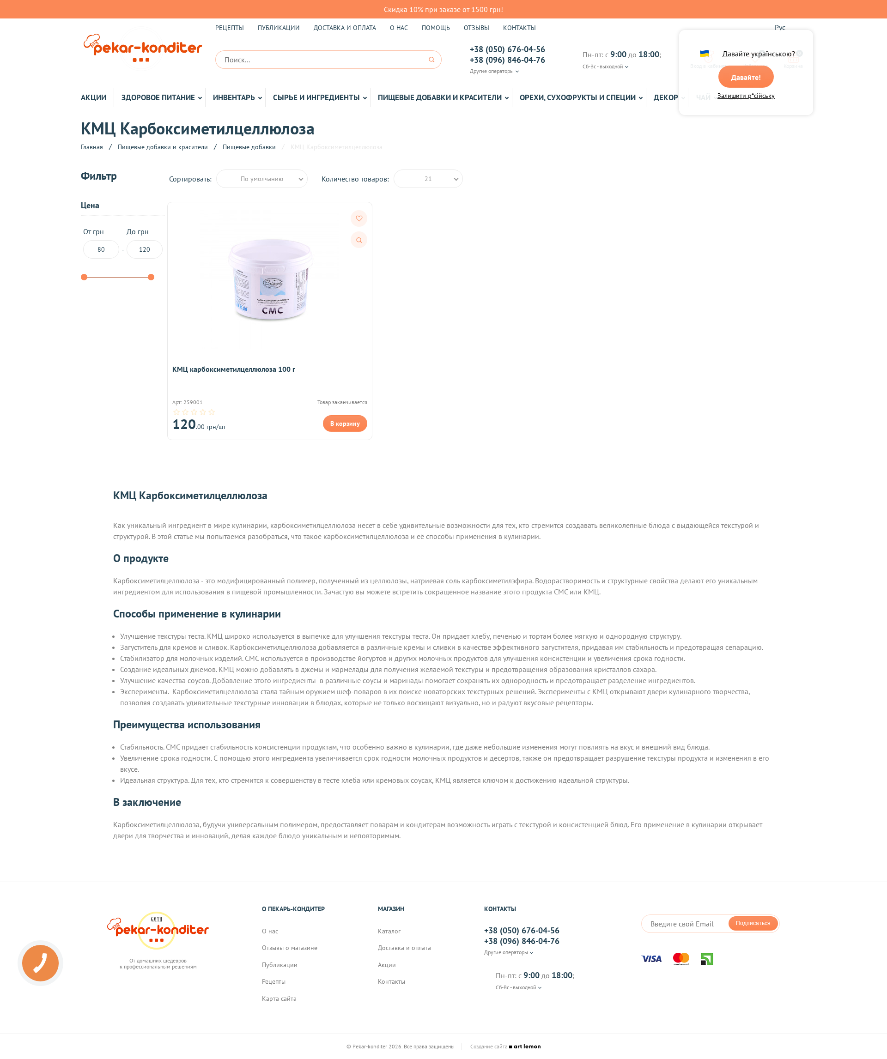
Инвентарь (234, 97)
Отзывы (476, 28)
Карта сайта (279, 998)
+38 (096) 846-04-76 (507, 60)
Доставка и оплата (345, 28)
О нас (399, 28)
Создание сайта (489, 1046)
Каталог (389, 931)
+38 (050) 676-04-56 (507, 49)
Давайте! (746, 77)
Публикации (279, 28)
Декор (666, 97)
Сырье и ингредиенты (316, 97)
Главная (92, 147)
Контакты (519, 28)
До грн (138, 231)
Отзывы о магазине (289, 948)
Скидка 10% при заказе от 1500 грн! (443, 9)
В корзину (345, 423)
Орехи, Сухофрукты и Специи (578, 97)
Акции (93, 97)
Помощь (436, 28)
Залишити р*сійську (746, 95)
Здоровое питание (158, 97)
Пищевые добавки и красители (440, 97)
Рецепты (229, 28)
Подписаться (753, 923)
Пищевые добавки (249, 147)
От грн (93, 231)
